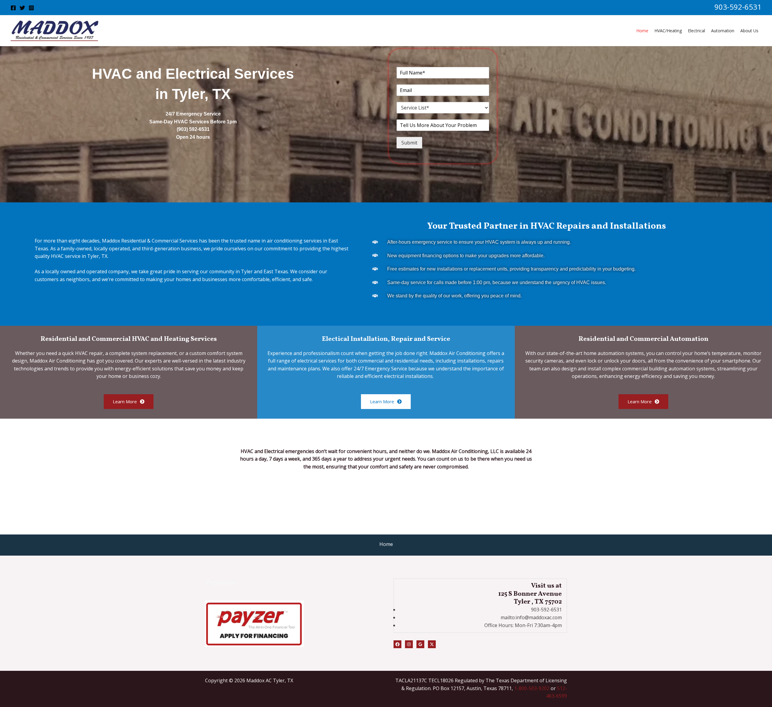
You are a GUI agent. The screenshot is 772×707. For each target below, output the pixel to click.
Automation (722, 30)
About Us (749, 30)
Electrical (696, 30)
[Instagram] (31, 8)
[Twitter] (22, 8)
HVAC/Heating (668, 30)
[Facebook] (13, 8)
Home (642, 30)
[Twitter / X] (432, 644)
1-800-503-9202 (531, 688)
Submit (409, 142)
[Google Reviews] (420, 644)
